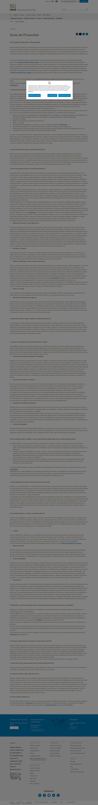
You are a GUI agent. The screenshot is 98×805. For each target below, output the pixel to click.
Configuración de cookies (34, 95)
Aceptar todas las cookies (64, 95)
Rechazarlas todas (52, 95)
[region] (49, 90)
